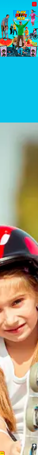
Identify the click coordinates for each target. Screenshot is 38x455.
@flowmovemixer (20, 117)
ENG (2, 453)
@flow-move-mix (19, 114)
